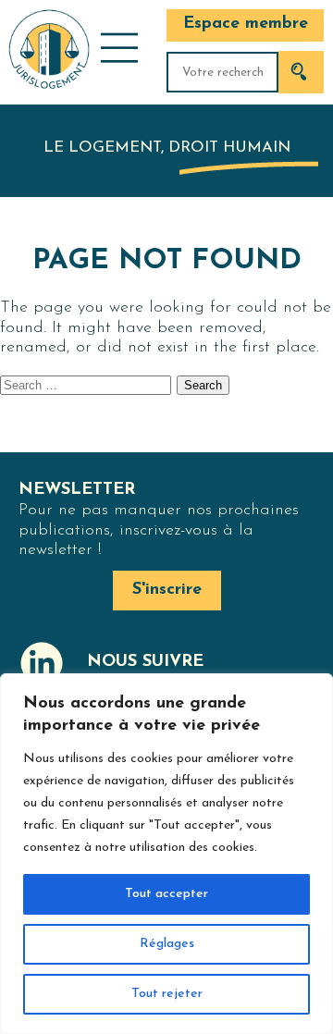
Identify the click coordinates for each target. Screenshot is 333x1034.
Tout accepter (166, 894)
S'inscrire (167, 590)
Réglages (167, 944)
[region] (166, 853)
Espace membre (245, 24)
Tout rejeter (167, 994)
